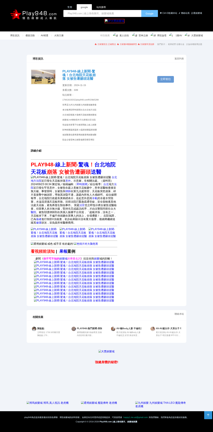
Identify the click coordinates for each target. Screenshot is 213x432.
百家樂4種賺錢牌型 (128, 44)
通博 (74, 135)
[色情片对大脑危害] (86, 243)
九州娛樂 (76, 105)
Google (149, 13)
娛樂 (88, 115)
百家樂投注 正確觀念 (106, 44)
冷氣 (66, 110)
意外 (78, 120)
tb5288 (95, 100)
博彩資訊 (14, 35)
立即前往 (165, 79)
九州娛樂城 (85, 105)
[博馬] (74, 297)
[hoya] (74, 300)
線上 (86, 125)
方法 (82, 120)
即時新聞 (76, 110)
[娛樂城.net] (74, 279)
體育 (84, 140)
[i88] (74, 272)
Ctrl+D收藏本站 (169, 13)
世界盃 (65, 105)
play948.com (82, 100)
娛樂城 (93, 115)
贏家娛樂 (85, 130)
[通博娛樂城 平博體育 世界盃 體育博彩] (74, 236)
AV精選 (44, 35)
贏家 (72, 130)
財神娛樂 (66, 130)
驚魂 (80, 140)
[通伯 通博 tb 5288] (74, 262)
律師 (74, 120)
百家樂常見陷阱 (147, 44)
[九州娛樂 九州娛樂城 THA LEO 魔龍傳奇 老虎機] (160, 406)
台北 (82, 110)
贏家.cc (77, 130)
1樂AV (179, 35)
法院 (94, 120)
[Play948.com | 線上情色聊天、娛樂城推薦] (34, 16)
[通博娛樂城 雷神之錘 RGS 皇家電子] (45, 236)
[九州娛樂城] (74, 290)
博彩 (70, 110)
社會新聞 (80, 125)
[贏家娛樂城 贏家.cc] (103, 236)
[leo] (74, 265)
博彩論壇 (161, 35)
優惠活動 (30, 35)
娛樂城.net (67, 120)
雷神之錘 (143, 35)
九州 (70, 105)
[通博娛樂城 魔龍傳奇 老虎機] (99, 402)
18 (68, 100)
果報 (86, 120)
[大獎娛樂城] (106, 351)
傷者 (38, 219)
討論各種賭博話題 (194, 44)
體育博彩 (90, 140)
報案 (72, 115)
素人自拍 (124, 35)
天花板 (83, 115)
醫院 (33, 212)
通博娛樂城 (89, 135)
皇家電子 (72, 125)
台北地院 (66, 115)
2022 (74, 100)
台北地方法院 (90, 110)
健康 (92, 105)
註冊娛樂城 (196, 13)
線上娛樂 (92, 125)
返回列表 (179, 58)
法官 (90, 120)
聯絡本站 (179, 314)
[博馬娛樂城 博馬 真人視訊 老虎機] (48, 402)
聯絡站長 (185, 13)
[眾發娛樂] (74, 293)
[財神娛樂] (74, 276)
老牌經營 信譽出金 (176, 44)
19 (70, 100)
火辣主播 (59, 35)
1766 (64, 100)
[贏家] (74, 283)
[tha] (74, 269)
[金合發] (74, 286)
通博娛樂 (80, 135)
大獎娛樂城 (197, 35)
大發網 (77, 115)
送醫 (66, 135)
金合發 (67, 140)
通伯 (70, 135)
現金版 (65, 125)
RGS (90, 100)
